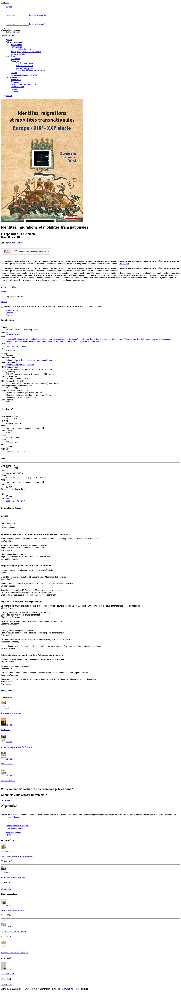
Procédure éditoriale (24, 63)
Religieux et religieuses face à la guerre (14, 877)
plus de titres (6, 889)
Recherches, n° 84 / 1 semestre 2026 (13, 932)
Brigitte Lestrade (144, 339)
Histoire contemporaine (46, 360)
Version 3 (20, 451)
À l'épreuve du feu (7, 764)
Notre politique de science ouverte (26, 51)
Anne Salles (53, 341)
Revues (14, 89)
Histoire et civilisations (16, 346)
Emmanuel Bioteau (14, 339)
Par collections (17, 87)
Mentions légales (13, 833)
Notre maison (16, 44)
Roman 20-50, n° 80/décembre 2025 (12, 910)
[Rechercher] (2, 11)
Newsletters (6, 800)
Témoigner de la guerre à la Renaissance (14, 953)
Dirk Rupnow (41, 341)
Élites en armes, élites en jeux (11, 713)
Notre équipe (16, 47)
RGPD (8, 835)
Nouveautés (16, 79)
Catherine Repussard (27, 341)
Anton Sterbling (80, 341)
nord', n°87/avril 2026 (8, 974)
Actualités (15, 91)
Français (5, 2)
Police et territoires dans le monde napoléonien (17, 856)
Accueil (9, 40)
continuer (15, 817)
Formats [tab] (9, 313)
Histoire (30, 360)
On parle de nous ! (18, 54)
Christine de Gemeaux (51, 339)
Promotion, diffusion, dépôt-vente (30, 70)
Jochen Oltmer (158, 339)
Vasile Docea (83, 339)
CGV (8, 830)
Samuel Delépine (69, 339)
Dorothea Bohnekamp (32, 339)
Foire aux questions (14, 828)
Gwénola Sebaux (16, 243)
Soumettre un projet (24, 68)
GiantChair (66, 989)
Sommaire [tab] (10, 315)
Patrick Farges (117, 339)
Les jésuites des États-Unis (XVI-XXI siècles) (16, 747)
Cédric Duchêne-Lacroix (100, 339)
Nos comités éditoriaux (21, 49)
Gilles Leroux (130, 339)
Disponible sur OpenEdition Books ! (34, 251)
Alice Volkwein (94, 341)
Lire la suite (124, 264)
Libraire (14, 72)
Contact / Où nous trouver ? (17, 826)
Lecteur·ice (15, 58)
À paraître (15, 82)
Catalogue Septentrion (15, 360)
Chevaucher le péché (8, 781)
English (9, 7)
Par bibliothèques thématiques (24, 84)
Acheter (4, 292)
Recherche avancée (37, 15)
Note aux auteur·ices (24, 65)
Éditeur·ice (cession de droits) (24, 75)
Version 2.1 (11, 451)
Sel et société (5, 730)
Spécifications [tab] (12, 310)
